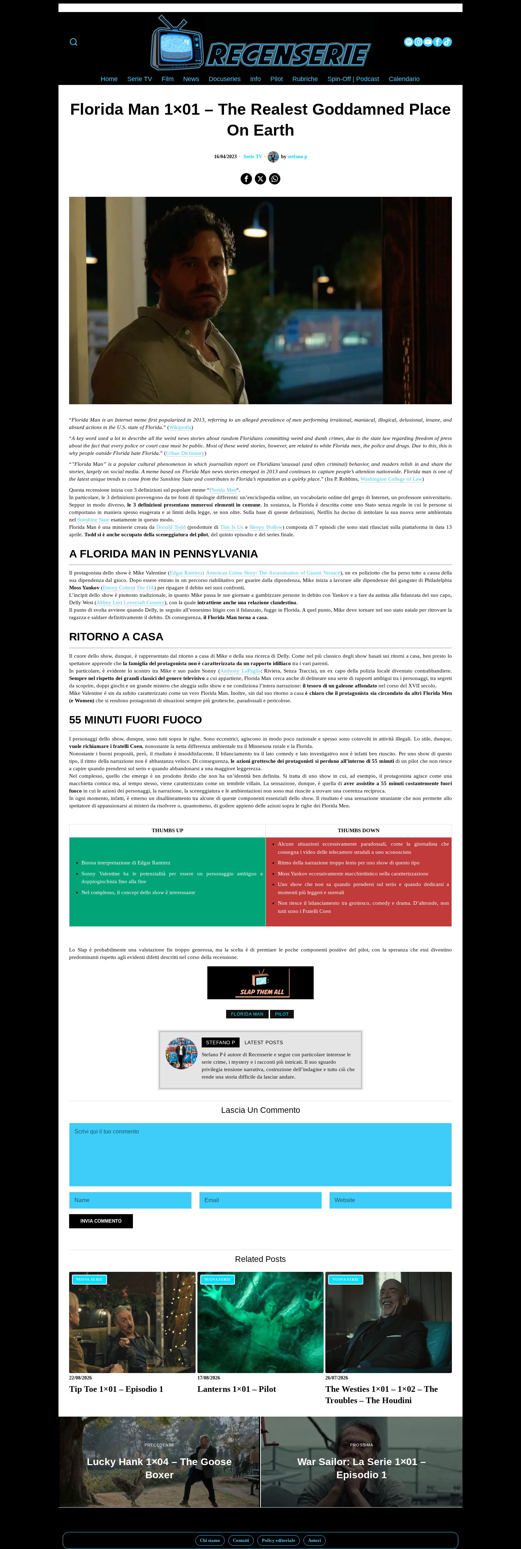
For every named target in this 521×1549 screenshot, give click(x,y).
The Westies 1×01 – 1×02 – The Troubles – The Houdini (381, 1394)
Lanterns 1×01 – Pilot (236, 1389)
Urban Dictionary (185, 453)
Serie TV (252, 156)
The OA (145, 587)
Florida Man (222, 490)
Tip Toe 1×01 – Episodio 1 (116, 1389)
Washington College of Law (391, 479)
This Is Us (231, 527)
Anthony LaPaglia (240, 671)
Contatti (241, 1540)
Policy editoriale (278, 1540)
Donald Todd (171, 527)
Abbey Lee (108, 602)
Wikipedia (180, 427)
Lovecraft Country (144, 602)
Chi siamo (210, 1540)
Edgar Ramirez (186, 573)
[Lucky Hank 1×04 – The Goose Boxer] (159, 1462)
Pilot (282, 1014)
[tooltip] (409, 42)
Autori (314, 1540)
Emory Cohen (118, 587)
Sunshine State (93, 519)
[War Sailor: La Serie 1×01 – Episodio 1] (362, 1462)
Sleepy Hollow (266, 527)
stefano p (297, 156)
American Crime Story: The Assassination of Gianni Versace (273, 573)
